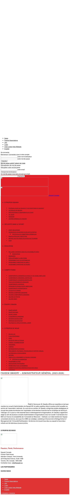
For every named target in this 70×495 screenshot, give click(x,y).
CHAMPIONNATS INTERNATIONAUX (18, 288)
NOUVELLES (12, 334)
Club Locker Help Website (12, 147)
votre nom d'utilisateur (25, 157)
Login (6, 145)
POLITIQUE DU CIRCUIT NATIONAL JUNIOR (20, 323)
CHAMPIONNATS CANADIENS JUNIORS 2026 (20, 278)
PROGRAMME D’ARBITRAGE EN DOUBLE (19, 264)
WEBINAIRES (12, 256)
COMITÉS (11, 346)
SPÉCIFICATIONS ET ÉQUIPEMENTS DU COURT (21, 212)
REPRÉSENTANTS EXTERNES (16, 349)
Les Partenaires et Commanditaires (17, 353)
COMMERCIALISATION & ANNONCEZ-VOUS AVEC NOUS (23, 368)
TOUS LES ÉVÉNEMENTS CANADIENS (19, 282)
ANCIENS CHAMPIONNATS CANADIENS (19, 294)
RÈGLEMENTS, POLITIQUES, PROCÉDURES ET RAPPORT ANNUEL (26, 351)
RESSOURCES (16, 254)
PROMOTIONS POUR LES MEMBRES (18, 365)
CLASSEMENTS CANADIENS (16, 316)
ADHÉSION (11, 216)
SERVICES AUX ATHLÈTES (16, 320)
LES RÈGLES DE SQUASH (15, 210)
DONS (10, 338)
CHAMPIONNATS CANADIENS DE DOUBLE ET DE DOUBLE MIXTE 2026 (27, 275)
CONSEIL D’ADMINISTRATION (16, 342)
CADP (10, 240)
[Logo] (24, 186)
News (6, 138)
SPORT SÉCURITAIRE (14, 230)
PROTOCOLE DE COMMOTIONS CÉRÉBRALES (24, 234)
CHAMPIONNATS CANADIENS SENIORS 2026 (20, 280)
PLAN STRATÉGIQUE (14, 336)
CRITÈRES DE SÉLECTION (15, 318)
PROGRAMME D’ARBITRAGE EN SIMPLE (19, 262)
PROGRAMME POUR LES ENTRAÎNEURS (19, 260)
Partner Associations (11, 140)
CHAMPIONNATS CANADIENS (16, 284)
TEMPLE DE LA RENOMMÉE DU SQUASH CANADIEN (22, 357)
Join (5, 142)
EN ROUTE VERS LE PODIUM (16, 340)
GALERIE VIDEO (13, 299)
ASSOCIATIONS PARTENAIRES (17, 363)
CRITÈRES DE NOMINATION (19, 359)
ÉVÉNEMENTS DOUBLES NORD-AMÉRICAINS (20, 286)
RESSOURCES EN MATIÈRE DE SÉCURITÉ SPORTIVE (23, 232)
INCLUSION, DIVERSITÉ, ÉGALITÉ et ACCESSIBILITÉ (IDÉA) (24, 252)
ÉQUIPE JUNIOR (13, 314)
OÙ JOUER (11, 214)
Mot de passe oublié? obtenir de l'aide (13, 163)
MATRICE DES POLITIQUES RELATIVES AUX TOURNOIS (23, 238)
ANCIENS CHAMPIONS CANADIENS (18, 292)
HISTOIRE (11, 355)
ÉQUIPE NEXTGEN (13, 312)
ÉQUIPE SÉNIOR (13, 310)
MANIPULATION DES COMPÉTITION (18, 236)
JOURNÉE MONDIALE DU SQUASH (18, 218)
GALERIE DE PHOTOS (14, 297)
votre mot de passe (24, 159)
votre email (21, 169)
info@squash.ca (17, 463)
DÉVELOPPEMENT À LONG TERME (18, 258)
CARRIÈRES (12, 370)
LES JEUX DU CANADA (15, 290)
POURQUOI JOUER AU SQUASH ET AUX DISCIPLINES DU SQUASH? (26, 208)
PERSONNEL (12, 344)
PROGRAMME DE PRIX (15, 361)
